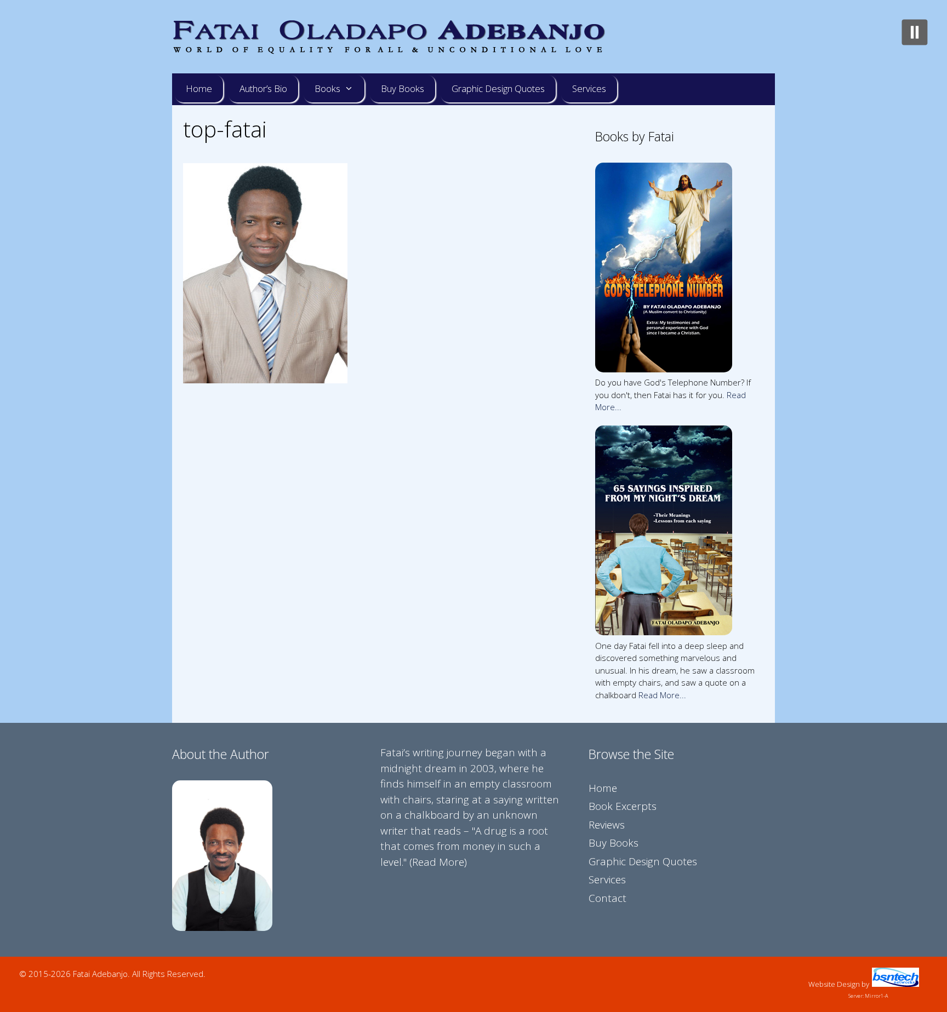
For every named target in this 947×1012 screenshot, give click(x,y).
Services (589, 88)
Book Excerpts (623, 806)
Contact (607, 898)
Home (199, 88)
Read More (438, 862)
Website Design (834, 984)
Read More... (662, 694)
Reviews (607, 825)
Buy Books (402, 88)
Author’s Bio (263, 88)
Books (327, 88)
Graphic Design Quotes (498, 88)
